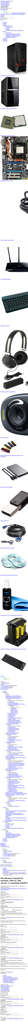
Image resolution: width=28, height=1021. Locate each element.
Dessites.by (10, 972)
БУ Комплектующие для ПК (7, 180)
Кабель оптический (12, 780)
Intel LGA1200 (14, 710)
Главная (5, 22)
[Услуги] (7, 807)
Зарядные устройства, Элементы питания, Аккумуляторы (13, 648)
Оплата (7, 28)
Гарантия (5, 40)
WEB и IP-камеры (5, 437)
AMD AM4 (13, 708)
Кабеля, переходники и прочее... (8, 547)
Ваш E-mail (3, 933)
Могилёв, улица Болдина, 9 (7, 985)
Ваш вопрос (3, 1017)
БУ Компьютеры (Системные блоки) (9, 108)
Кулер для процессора (13, 702)
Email (2, 898)
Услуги (4, 24)
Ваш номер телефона (6, 896)
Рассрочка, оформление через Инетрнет (14, 30)
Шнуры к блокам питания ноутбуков (16, 787)
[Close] (5, 682)
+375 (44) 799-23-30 (5, 687)
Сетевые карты (11, 738)
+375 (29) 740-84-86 (5, 683)
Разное (2, 676)
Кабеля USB (11, 784)
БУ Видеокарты (11, 731)
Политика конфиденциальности (13, 33)
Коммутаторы (11, 741)
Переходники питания (13, 782)
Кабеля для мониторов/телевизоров (16, 785)
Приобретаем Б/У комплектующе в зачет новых (16, 820)
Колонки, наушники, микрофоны (8, 391)
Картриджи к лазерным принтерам (16, 763)
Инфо (4, 31)
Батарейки (10, 801)
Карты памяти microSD (13, 774)
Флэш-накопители (5, 520)
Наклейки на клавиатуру (13, 806)
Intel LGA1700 (14, 712)
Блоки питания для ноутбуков (7, 240)
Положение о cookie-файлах (12, 36)
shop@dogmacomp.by (7, 862)
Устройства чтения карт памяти (15, 776)
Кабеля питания (11, 788)
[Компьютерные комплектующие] (20, 698)
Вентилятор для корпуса (13, 721)
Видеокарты (11, 716)
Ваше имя (3, 895)
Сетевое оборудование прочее (15, 740)
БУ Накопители (11, 730)
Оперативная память (13, 713)
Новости (5, 38)
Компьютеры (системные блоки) (8, 75)
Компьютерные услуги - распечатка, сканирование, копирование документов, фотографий (15, 814)
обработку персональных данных (15, 899)
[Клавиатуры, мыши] (14, 742)
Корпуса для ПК (12, 719)
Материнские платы (12, 705)
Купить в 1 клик (4, 906)
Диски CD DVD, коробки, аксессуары (9, 575)
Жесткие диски (11, 714)
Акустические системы (13, 753)
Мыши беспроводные (13, 749)
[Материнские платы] (17, 705)
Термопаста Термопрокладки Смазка (16, 704)
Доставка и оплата (7, 25)
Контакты (5, 39)
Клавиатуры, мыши (5, 325)
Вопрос (3, 929)
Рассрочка (8, 29)
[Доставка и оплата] (12, 821)
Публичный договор (10, 37)
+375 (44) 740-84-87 (5, 686)
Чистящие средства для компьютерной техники (11, 615)
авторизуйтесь (10, 917)
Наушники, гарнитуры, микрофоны (16, 755)
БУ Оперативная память (13, 729)
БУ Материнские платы (13, 728)
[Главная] (6, 679)
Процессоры (11, 701)
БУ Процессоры (11, 727)
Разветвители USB (12, 791)
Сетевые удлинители (13, 789)
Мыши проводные (12, 748)
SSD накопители (12, 715)
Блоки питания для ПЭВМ (14, 720)
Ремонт (7, 816)
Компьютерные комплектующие (8, 135)
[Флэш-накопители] (14, 770)
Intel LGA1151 (14, 709)
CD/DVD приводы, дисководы (15, 717)
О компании (8, 32)
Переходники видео (12, 786)
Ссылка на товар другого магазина (9, 942)
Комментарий (4, 946)
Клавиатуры (11, 745)
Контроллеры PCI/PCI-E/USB (14, 722)
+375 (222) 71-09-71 (5, 685)
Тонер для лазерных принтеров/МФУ (16, 764)
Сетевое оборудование (6, 279)
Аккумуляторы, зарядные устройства (16, 800)
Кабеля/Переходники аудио (14, 781)
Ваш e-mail (3, 941)
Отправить (3, 900)
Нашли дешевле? (9, 902)
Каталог (5, 23)
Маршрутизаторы (12, 737)
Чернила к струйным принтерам (15, 767)
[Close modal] (9, 894)
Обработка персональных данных (13, 35)
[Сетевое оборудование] (16, 734)
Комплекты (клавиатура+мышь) (15, 746)
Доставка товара (9, 26)
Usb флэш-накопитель (13, 773)
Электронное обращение (8, 982)
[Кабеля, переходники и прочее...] (20, 777)
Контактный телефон (6, 931)
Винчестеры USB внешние (7, 487)
